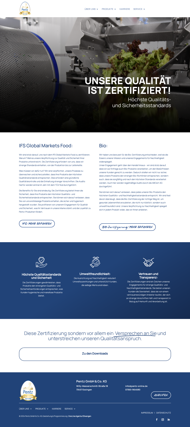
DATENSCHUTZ (163, 412)
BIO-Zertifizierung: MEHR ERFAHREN (127, 227)
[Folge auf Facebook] (156, 419)
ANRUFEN (161, 395)
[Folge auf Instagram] (162, 419)
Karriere (125, 9)
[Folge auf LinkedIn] (168, 419)
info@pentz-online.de (136, 386)
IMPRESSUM (147, 412)
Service (137, 9)
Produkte (107, 9)
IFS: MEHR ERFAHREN (37, 223)
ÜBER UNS (90, 9)
